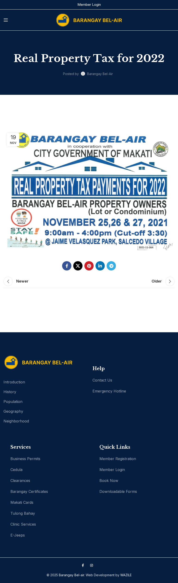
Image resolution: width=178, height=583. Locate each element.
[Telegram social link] (111, 265)
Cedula (16, 469)
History (9, 391)
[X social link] (78, 265)
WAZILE (126, 575)
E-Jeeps (17, 535)
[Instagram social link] (91, 565)
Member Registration (117, 458)
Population (12, 401)
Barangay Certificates (29, 491)
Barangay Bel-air (71, 575)
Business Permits (25, 458)
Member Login (89, 4)
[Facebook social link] (66, 265)
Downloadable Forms (118, 491)
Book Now (108, 480)
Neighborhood (16, 421)
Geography (13, 411)
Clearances (20, 480)
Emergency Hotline (109, 391)
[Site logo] (89, 19)
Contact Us (102, 380)
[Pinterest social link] (89, 265)
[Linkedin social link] (100, 265)
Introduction (14, 382)
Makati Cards (21, 502)
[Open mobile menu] (5, 20)
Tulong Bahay (22, 513)
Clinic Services (23, 524)
